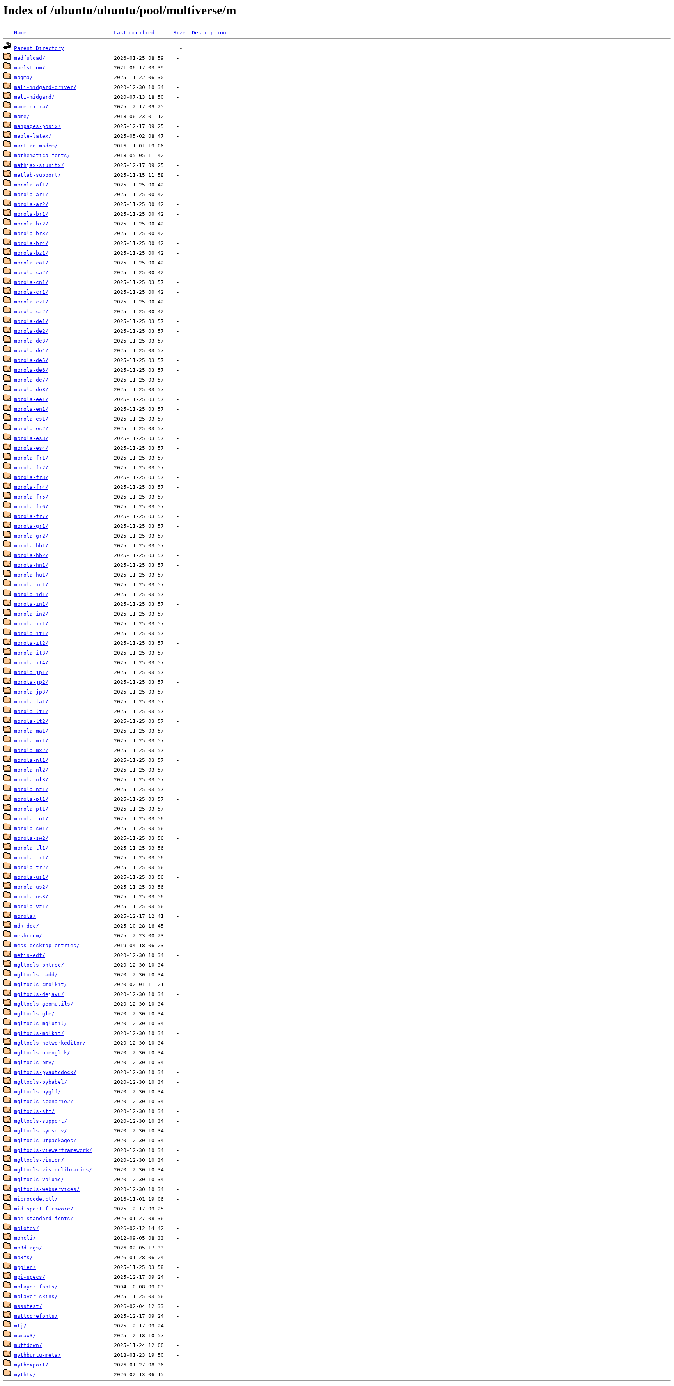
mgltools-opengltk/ (42, 1053)
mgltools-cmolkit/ (40, 984)
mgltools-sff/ (34, 1111)
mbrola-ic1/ (31, 584)
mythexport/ (31, 1365)
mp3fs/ (23, 1257)
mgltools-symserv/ (40, 1131)
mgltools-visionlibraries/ (53, 1170)
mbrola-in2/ (31, 614)
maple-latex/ (32, 136)
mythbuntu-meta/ (37, 1355)
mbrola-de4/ (31, 350)
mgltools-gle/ (34, 1014)
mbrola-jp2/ (31, 682)
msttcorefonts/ (36, 1316)
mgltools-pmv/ (34, 1062)
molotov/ (26, 1228)
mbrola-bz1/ (31, 253)
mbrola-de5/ (31, 360)
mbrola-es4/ (31, 448)
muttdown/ (28, 1345)
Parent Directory (39, 48)
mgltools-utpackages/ (45, 1140)
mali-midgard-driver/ (45, 87)
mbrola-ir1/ (31, 623)
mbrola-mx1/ (31, 741)
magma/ (23, 77)
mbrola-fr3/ (31, 477)
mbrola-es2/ (31, 428)
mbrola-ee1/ (31, 399)
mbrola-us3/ (31, 897)
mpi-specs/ (29, 1277)
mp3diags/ (28, 1248)
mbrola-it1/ (31, 633)
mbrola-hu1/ (31, 575)
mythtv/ (25, 1374)
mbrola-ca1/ (31, 263)
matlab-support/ (37, 175)
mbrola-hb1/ (31, 545)
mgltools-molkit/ (39, 1033)
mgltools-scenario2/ (43, 1101)
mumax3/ (25, 1335)
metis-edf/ (29, 955)
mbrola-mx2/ (31, 750)
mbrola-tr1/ (31, 858)
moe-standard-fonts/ (43, 1218)
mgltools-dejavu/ (39, 994)
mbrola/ (25, 916)
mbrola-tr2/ (31, 867)
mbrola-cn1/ (31, 282)
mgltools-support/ (40, 1121)
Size (179, 32)
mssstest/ (28, 1306)
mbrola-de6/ (31, 370)
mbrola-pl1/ (31, 799)
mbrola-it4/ (31, 662)
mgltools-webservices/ (47, 1189)
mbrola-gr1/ (31, 526)
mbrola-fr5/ (31, 497)
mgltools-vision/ (39, 1160)
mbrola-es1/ (31, 419)
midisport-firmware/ (43, 1209)
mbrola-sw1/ (31, 828)
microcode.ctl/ (36, 1199)
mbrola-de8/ (31, 389)
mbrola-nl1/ (31, 760)
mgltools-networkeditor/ (50, 1043)
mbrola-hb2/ (31, 555)
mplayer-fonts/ (36, 1287)
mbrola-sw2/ (31, 838)
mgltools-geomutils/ (43, 1004)
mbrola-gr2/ (31, 536)
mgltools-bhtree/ (39, 965)
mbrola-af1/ (31, 185)
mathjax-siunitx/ (39, 165)
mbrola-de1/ (31, 321)
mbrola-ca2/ (31, 272)
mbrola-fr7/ (31, 516)
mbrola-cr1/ (31, 292)
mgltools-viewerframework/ (53, 1150)
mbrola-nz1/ (31, 789)
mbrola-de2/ (31, 331)
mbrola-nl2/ (31, 770)
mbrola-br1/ (31, 214)
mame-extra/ (31, 107)
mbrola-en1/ (31, 409)
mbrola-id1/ (31, 594)
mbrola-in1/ (31, 604)
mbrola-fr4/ (31, 487)
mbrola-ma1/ (31, 731)
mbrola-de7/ (31, 380)
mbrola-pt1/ (31, 809)
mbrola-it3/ (31, 653)
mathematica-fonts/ (42, 155)
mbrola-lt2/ (31, 721)
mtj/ (20, 1326)
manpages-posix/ (37, 126)
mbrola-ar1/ (31, 194)
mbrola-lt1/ (31, 711)
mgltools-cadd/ (36, 975)
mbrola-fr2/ (31, 467)
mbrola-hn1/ (31, 565)
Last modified (134, 32)
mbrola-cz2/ (31, 311)
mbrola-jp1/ (31, 672)
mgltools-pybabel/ (40, 1082)
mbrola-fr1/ (31, 458)
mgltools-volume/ (39, 1179)
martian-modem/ (36, 146)
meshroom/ (28, 936)
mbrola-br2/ (31, 224)
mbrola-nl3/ (31, 780)
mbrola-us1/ (31, 877)
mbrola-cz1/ (31, 302)
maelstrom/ (29, 68)
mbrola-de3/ (31, 341)
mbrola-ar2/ (31, 204)
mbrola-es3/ (31, 438)
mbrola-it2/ (31, 643)
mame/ (22, 116)
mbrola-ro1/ (31, 819)
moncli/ (25, 1238)
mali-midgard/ (34, 97)
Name (20, 32)
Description (209, 32)
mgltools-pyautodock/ (45, 1072)
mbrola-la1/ (31, 702)
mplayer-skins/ (36, 1296)
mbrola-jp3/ (31, 692)
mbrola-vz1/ (31, 906)
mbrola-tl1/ (31, 848)
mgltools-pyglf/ (37, 1092)
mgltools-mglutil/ (40, 1023)
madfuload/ (29, 58)
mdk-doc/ (26, 926)
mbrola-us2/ (31, 887)
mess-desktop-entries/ (47, 945)
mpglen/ (25, 1267)
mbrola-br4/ (31, 243)
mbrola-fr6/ (31, 506)
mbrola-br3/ (31, 233)
